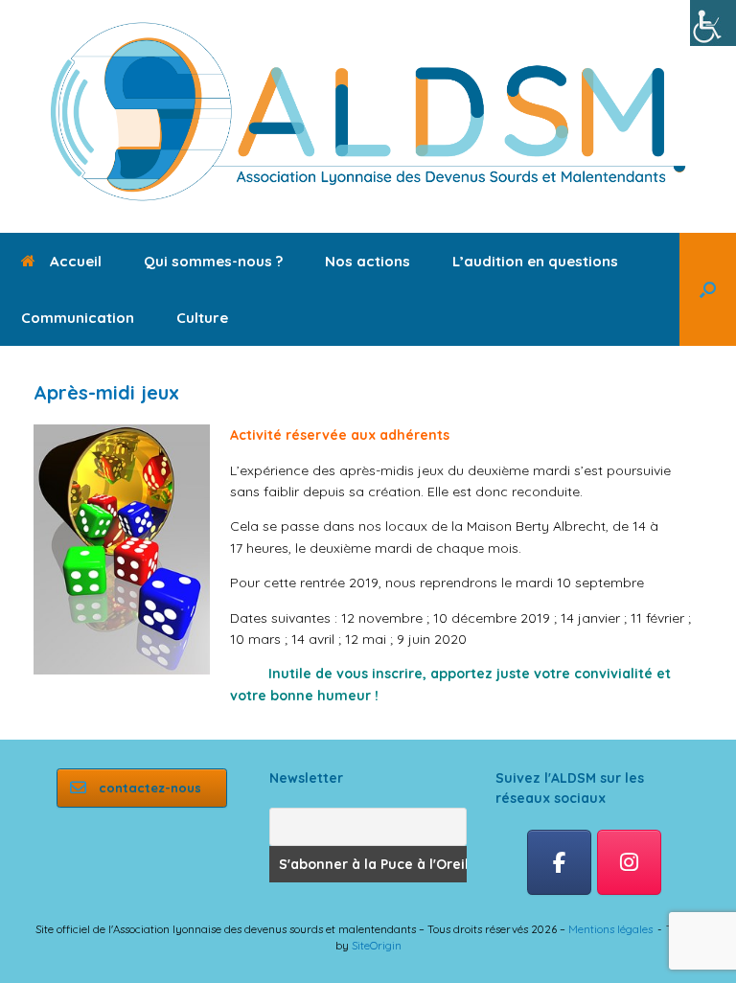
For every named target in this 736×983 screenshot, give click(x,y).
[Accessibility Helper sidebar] (713, 23)
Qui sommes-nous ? (213, 261)
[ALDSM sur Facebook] (559, 862)
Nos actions (367, 261)
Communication (77, 318)
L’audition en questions (535, 261)
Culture (202, 318)
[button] (707, 289)
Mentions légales (610, 929)
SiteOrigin (377, 945)
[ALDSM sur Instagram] (629, 862)
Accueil (76, 261)
